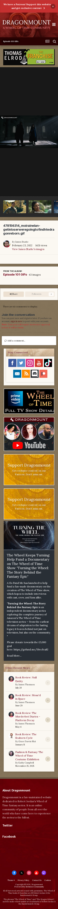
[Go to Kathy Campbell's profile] (11, 753)
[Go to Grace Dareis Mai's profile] (11, 735)
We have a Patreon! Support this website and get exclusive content (27, 6)
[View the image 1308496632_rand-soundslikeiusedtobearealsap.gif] (14, 206)
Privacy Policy (23, 880)
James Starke (21, 241)
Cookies (47, 880)
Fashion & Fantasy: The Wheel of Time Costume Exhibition (29, 755)
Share (14, 294)
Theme (10, 880)
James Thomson (26, 684)
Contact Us (36, 880)
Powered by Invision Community (29, 886)
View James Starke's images (28, 249)
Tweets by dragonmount (16, 831)
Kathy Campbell (26, 762)
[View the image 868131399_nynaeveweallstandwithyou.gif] (40, 206)
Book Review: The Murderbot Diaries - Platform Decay (27, 716)
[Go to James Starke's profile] (6, 243)
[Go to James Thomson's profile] (11, 679)
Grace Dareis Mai (27, 741)
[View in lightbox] (29, 131)
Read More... (14, 655)
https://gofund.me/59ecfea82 (31, 649)
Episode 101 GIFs (15, 274)
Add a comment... (16, 340)
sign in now (16, 321)
